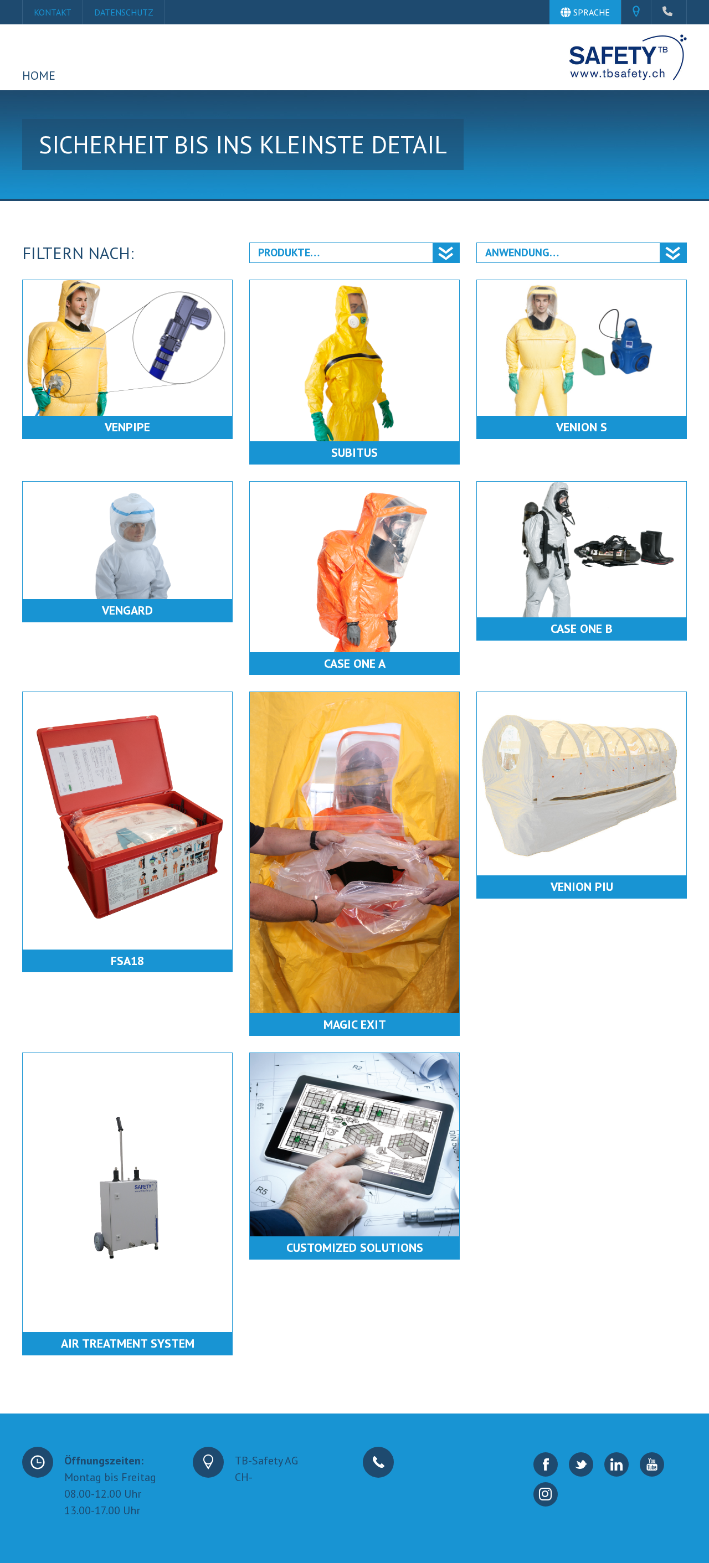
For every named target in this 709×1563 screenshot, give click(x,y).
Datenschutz (123, 12)
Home (38, 75)
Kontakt (52, 12)
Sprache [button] (591, 12)
